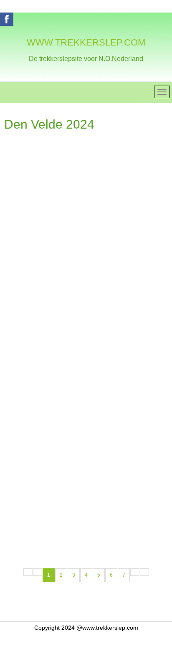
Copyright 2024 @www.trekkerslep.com (86, 627)
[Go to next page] (134, 572)
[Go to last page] (144, 572)
